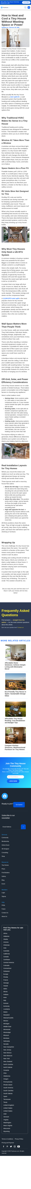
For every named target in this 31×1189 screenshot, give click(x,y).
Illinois (5, 991)
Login (3, 892)
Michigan (6, 1023)
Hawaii (5, 986)
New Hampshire (8, 1047)
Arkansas (6, 945)
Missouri (6, 1035)
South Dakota (7, 1093)
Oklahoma (6, 1076)
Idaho (5, 989)
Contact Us (5, 912)
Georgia (6, 983)
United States (7, 1108)
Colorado (6, 965)
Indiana (5, 994)
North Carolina (8, 1064)
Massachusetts (8, 1018)
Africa (5, 933)
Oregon (5, 1079)
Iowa (5, 997)
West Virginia (7, 1125)
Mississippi (7, 1032)
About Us (4, 916)
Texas (5, 1102)
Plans (3, 869)
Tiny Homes (5, 865)
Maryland (6, 1015)
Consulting (5, 852)
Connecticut (7, 968)
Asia (4, 948)
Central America (8, 962)
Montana (6, 1038)
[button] (29, 7)
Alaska (5, 939)
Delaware (6, 971)
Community (5, 837)
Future (3, 909)
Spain (5, 1096)
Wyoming (6, 1131)
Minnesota (6, 1029)
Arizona (5, 942)
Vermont (6, 1117)
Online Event (5, 845)
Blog (3, 880)
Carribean (6, 959)
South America (8, 1088)
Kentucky (6, 1006)
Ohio (5, 1073)
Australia (6, 951)
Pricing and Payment (8, 1142)
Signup (4, 896)
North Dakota (7, 1067)
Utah (5, 1114)
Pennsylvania (7, 1082)
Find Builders (6, 872)
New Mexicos (7, 1055)
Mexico (5, 1021)
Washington (7, 1122)
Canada (6, 957)
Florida (5, 977)
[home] (5, 7)
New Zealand (7, 1061)
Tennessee (7, 1099)
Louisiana (6, 1009)
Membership (5, 841)
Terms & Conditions (7, 1139)
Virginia (5, 1120)
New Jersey (7, 1050)
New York (6, 1058)
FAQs (3, 905)
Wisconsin (6, 1128)
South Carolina (8, 1090)
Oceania (6, 1070)
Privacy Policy (19, 1139)
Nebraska (6, 1041)
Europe (5, 974)
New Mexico (7, 1053)
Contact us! (21, 627)
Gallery (4, 876)
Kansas (5, 1003)
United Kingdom (8, 1105)
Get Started (19, 804)
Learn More (26, 2)
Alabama (6, 936)
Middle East (7, 1026)
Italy (4, 1000)
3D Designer (5, 849)
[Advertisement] (15, 1172)
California (6, 954)
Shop (3, 856)
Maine (5, 1012)
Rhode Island (7, 1085)
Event (3, 884)
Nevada (6, 1044)
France (5, 980)
